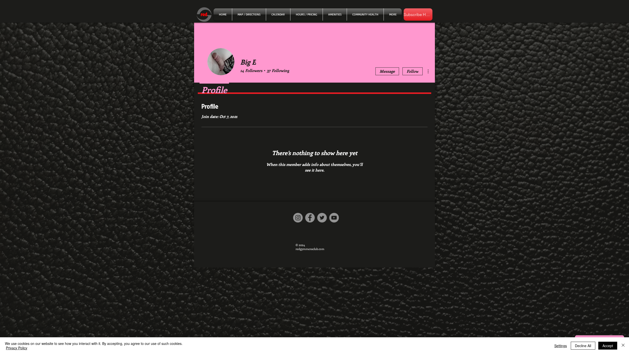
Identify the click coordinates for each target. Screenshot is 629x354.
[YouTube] (334, 217)
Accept (607, 345)
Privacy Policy (16, 347)
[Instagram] (298, 217)
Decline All (583, 345)
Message (387, 71)
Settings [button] (560, 345)
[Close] (623, 345)
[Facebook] (310, 217)
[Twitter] (322, 217)
